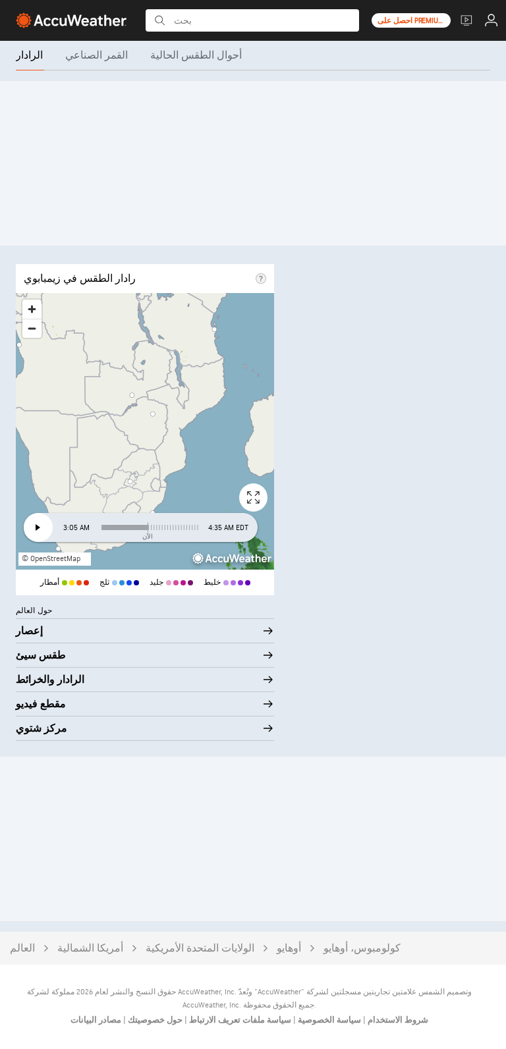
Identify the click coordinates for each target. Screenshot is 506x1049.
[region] (145, 431)
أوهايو (289, 948)
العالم (22, 948)
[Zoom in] (32, 309)
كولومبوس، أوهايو (362, 948)
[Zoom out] (32, 328)
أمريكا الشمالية (90, 948)
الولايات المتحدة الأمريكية (200, 948)
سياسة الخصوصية (328, 1020)
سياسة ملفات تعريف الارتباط (239, 1020)
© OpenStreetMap (51, 559)
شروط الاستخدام (397, 1020)
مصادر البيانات (95, 1020)
